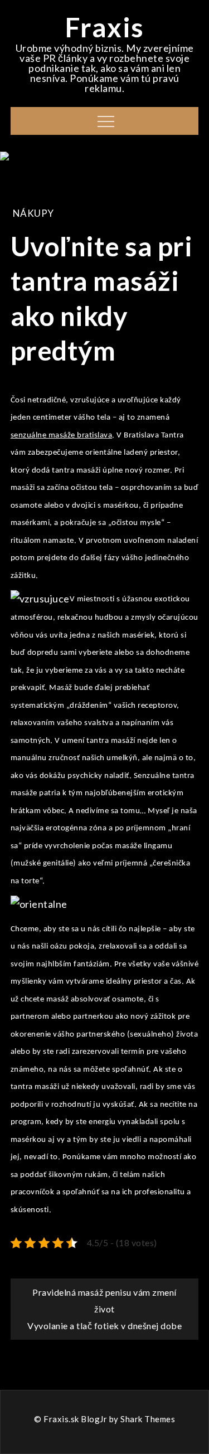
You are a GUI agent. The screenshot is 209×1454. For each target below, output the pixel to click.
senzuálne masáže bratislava (62, 435)
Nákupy (33, 213)
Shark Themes (147, 1419)
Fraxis (104, 27)
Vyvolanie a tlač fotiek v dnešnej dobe (104, 1325)
